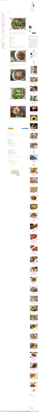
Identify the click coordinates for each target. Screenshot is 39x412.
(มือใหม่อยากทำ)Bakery (4, 21)
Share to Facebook (24, 128)
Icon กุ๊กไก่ (31, 407)
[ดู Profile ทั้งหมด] (34, 27)
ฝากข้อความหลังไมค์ (32, 29)
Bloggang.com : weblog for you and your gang (4, 0)
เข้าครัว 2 (2, 13)
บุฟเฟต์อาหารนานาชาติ (33, 130)
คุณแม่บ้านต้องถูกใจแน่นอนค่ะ (34, 161)
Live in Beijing (3, 29)
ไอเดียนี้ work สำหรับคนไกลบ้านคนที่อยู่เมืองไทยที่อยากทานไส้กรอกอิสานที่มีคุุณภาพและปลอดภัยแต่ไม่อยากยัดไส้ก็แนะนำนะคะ (33, 241)
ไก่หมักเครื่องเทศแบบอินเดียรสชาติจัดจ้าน (33, 330)
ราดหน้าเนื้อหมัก (3, 45)
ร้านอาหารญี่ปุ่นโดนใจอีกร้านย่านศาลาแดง (34, 140)
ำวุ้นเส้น (2, 46)
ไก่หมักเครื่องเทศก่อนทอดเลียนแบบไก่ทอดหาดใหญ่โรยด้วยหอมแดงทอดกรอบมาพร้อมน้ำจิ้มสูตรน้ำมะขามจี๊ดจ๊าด (33, 252)
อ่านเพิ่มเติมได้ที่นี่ (24, 411)
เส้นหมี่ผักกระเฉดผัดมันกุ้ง (4, 44)
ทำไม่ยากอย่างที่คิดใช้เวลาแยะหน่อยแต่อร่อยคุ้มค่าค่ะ (34, 175)
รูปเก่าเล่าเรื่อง (3, 32)
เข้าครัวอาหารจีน (3, 17)
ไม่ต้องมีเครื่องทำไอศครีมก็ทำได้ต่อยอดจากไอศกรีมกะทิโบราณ (34, 303)
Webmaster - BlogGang (32, 395)
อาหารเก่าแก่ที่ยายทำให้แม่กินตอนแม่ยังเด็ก (34, 283)
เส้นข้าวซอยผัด (3, 42)
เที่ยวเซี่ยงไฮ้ (3, 28)
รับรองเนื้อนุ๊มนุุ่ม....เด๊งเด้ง (33, 293)
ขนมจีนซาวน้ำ (3, 47)
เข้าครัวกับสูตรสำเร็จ (3, 19)
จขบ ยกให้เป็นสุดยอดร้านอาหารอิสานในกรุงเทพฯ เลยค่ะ (33, 92)
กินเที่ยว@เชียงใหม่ (3, 26)
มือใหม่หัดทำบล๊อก (3, 25)
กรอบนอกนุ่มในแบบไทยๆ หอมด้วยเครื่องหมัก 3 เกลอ (33, 263)
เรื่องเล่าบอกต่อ (3, 30)
